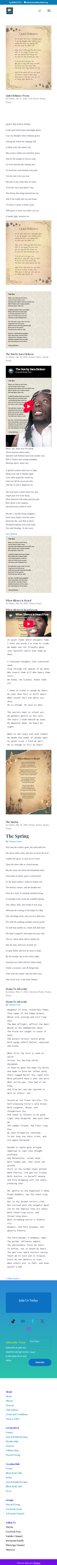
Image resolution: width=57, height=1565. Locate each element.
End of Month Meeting (17, 1437)
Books (9, 1477)
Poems (42, 98)
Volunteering (12, 1450)
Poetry (8, 102)
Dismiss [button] (37, 1563)
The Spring (12, 821)
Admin (11, 98)
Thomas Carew (15, 841)
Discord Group (13, 1455)
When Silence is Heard (18, 600)
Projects (10, 1405)
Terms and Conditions (17, 1414)
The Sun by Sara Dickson (19, 354)
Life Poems (34, 98)
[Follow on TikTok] (13, 1321)
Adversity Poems (36, 992)
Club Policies (12, 1409)
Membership (12, 1441)
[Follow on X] (42, 1321)
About (9, 1396)
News (8, 1491)
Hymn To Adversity (16, 989)
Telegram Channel (15, 1513)
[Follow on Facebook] (32, 1321)
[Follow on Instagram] (28, 1329)
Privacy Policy (13, 1418)
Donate (9, 1432)
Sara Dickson (11, 534)
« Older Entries (12, 1278)
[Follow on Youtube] (23, 1321)
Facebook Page (13, 1531)
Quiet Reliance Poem (17, 95)
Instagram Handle (15, 1540)
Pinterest (10, 1549)
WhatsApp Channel (15, 1545)
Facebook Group (14, 1509)
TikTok (9, 1527)
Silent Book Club (14, 1473)
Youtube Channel (14, 1536)
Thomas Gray (15, 1005)
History (9, 1400)
